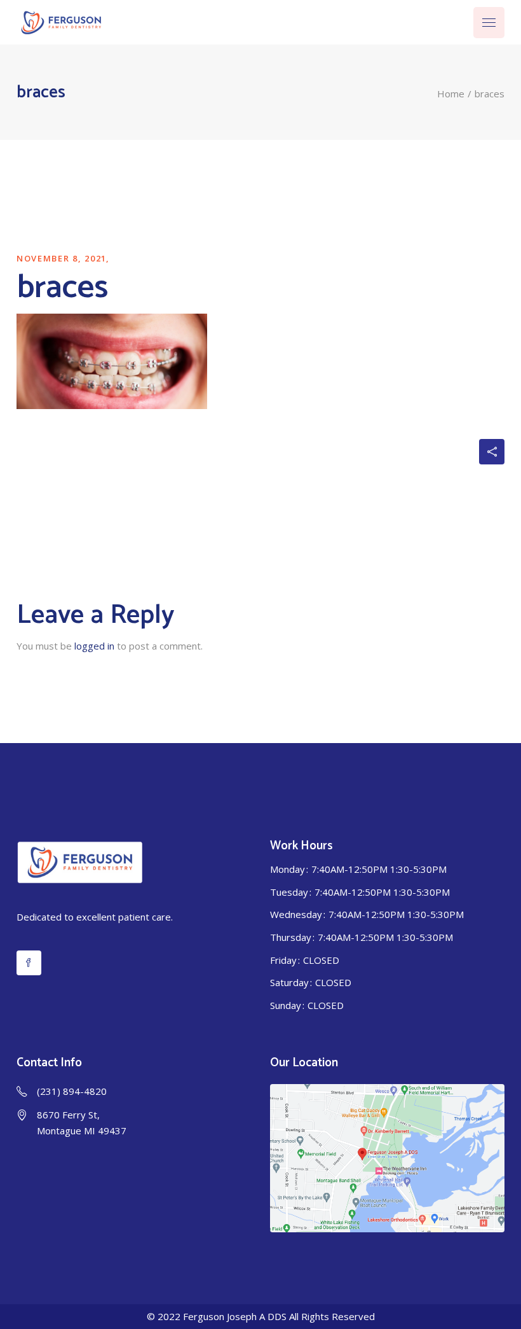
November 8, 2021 (62, 258)
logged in (94, 645)
